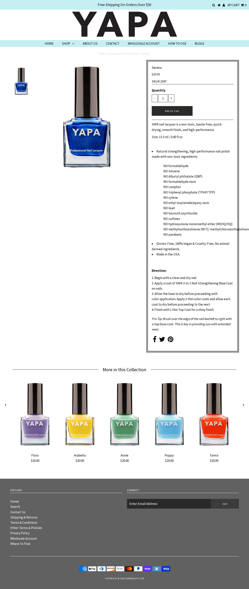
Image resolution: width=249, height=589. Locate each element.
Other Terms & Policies (26, 528)
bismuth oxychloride (182, 213)
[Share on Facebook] (154, 340)
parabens (174, 234)
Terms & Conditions (23, 522)
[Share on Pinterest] (170, 340)
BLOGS (199, 43)
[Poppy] (169, 448)
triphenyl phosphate (182, 192)
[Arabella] (79, 448)
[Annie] (124, 448)
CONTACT (112, 43)
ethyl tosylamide (180, 203)
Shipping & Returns (24, 517)
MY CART (237, 5)
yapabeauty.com (134, 578)
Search (15, 506)
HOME (49, 43)
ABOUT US (90, 43)
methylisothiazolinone (184, 229)
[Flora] (35, 448)
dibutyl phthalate (181, 176)
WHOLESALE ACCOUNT (144, 43)
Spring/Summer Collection (123, 53)
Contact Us (18, 512)
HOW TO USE (177, 43)
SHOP (66, 43)
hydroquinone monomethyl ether (191, 224)
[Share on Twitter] (162, 340)
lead (171, 208)
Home (102, 53)
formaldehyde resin (182, 181)
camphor (174, 187)
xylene (173, 197)
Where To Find (20, 544)
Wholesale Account (23, 538)
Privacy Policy (20, 533)
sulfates (174, 219)
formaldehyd (177, 166)
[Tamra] (214, 448)
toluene (174, 171)
